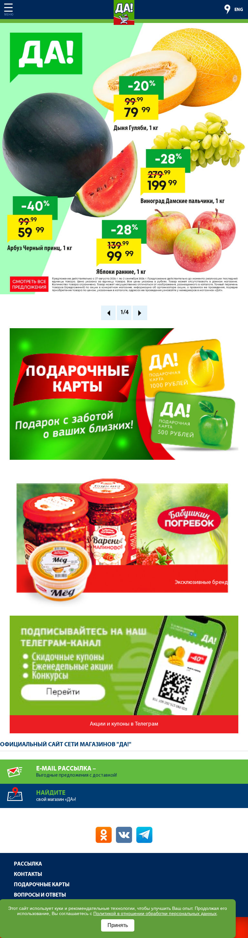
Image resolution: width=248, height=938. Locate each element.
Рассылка (28, 864)
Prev (108, 313)
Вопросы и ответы (40, 895)
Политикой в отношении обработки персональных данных (155, 913)
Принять (118, 925)
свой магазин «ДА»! (56, 795)
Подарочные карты (41, 885)
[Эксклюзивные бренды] (124, 469)
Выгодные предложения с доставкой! (76, 771)
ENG (238, 9)
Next (140, 313)
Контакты (28, 874)
